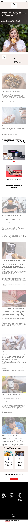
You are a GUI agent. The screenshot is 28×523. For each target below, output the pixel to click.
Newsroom (19, 499)
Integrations (3, 494)
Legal (18, 498)
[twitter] (11, 512)
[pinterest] (15, 512)
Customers (11, 496)
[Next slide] (26, 460)
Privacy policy (14, 516)
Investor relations (20, 500)
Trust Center (19, 497)
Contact (19, 494)
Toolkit (3, 497)
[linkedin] (17, 512)
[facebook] (9, 512)
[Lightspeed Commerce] (3, 1)
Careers (19, 496)
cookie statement (7, 521)
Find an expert (3, 495)
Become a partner (4, 496)
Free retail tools (12, 495)
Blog (10, 494)
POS (14, 161)
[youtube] (19, 512)
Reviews (19, 495)
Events (11, 497)
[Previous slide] (1, 460)
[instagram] (13, 512)
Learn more (14, 479)
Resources (11, 493)
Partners (3, 493)
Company (19, 493)
